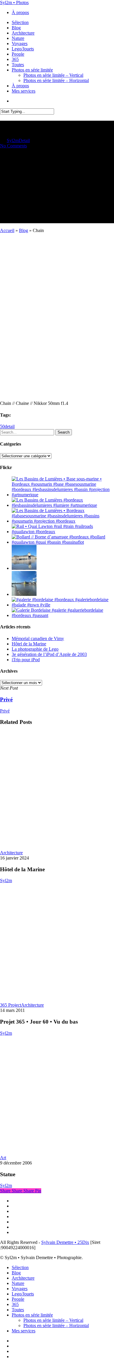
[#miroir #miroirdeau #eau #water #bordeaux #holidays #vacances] (24, 594)
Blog (23, 230)
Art (3, 1157)
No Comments (13, 145)
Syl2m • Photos (14, 2)
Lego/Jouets (23, 1293)
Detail (24, 140)
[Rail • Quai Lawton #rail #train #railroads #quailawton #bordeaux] (63, 531)
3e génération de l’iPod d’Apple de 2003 (49, 654)
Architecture (11, 852)
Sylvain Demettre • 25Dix (65, 1242)
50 (2, 426)
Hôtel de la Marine (29, 643)
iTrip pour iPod (26, 659)
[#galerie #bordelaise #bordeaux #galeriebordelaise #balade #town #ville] (63, 604)
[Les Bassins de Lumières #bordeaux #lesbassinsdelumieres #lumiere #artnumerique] (63, 505)
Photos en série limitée (32, 1314)
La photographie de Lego (35, 649)
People (18, 1299)
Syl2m (13, 140)
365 (15, 1304)
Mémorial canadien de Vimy (38, 638)
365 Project (10, 1004)
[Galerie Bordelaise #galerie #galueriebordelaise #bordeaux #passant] (63, 615)
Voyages (19, 1288)
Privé (5, 710)
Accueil (7, 230)
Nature (18, 1283)
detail (10, 426)
